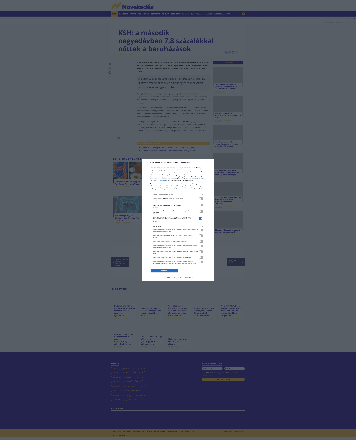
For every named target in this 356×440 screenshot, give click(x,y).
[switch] (201, 198)
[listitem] (178, 195)
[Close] (210, 162)
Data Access (178, 277)
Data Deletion (168, 277)
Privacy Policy (188, 277)
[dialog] (178, 220)
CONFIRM (164, 271)
